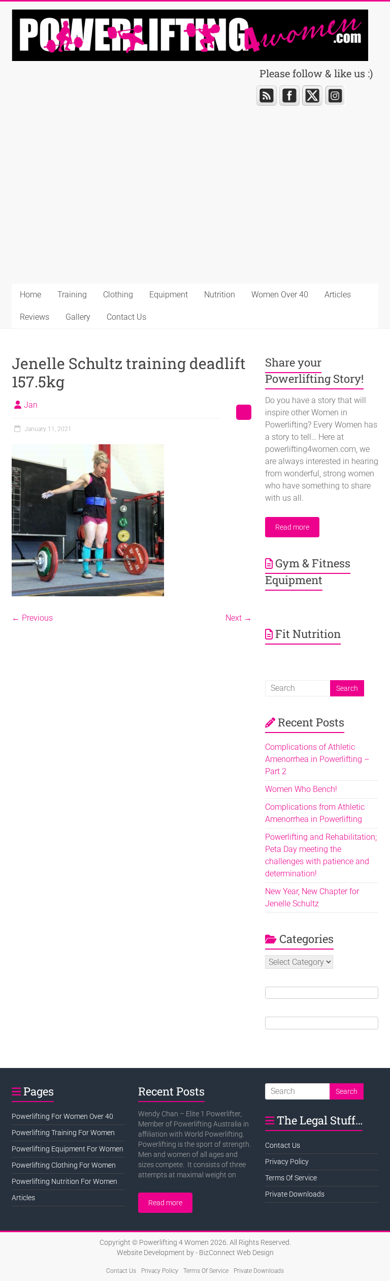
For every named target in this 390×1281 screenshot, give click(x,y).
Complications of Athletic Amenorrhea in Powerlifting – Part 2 (317, 759)
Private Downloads (294, 1194)
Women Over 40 (279, 294)
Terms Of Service (291, 1178)
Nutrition (219, 294)
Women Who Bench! (301, 789)
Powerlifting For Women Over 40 (62, 1116)
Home (30, 294)
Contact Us (126, 317)
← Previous (32, 618)
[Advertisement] (195, 207)
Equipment (168, 294)
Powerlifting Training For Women (63, 1132)
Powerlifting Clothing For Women (64, 1165)
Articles (337, 294)
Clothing (118, 294)
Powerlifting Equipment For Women (67, 1149)
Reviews (34, 317)
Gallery (78, 317)
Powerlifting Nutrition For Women (64, 1181)
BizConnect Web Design (236, 1252)
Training (72, 294)
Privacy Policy (287, 1161)
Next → (238, 618)
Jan (31, 405)
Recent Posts (171, 1091)
